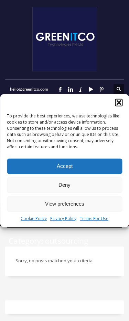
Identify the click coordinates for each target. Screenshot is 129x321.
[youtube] (91, 89)
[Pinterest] (101, 89)
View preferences (64, 204)
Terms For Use (94, 218)
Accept (65, 166)
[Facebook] (60, 89)
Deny (64, 185)
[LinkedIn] (70, 89)
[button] (118, 102)
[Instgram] (81, 89)
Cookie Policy (34, 218)
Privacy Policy (63, 218)
